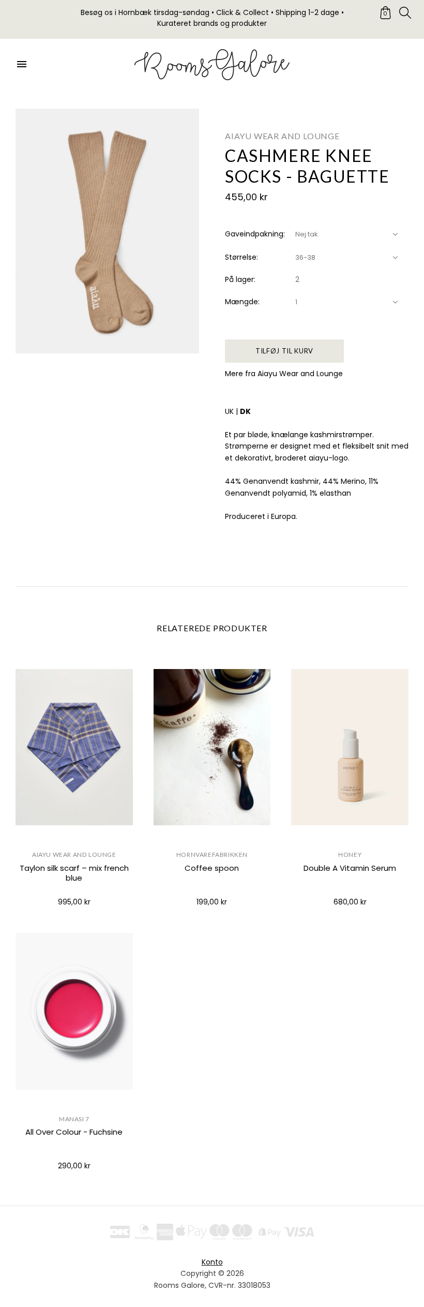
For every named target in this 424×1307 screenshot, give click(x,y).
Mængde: (242, 301)
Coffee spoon (212, 868)
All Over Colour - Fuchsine (74, 1131)
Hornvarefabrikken (212, 854)
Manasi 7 (74, 1119)
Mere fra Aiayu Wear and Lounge (284, 373)
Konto (212, 1262)
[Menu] (22, 64)
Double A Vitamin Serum (350, 868)
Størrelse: (241, 257)
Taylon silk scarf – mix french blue (74, 873)
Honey (349, 854)
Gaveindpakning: (255, 234)
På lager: (240, 279)
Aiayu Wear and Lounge (282, 136)
